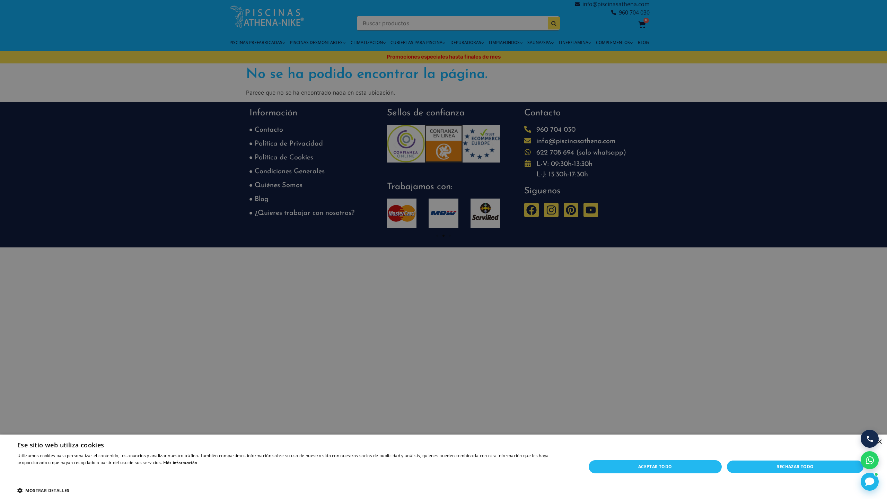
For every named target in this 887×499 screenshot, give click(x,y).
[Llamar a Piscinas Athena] (870, 439)
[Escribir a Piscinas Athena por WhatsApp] (870, 460)
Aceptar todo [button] (655, 467)
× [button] (879, 442)
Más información (180, 463)
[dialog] (443, 249)
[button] (293, 490)
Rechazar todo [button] (795, 467)
